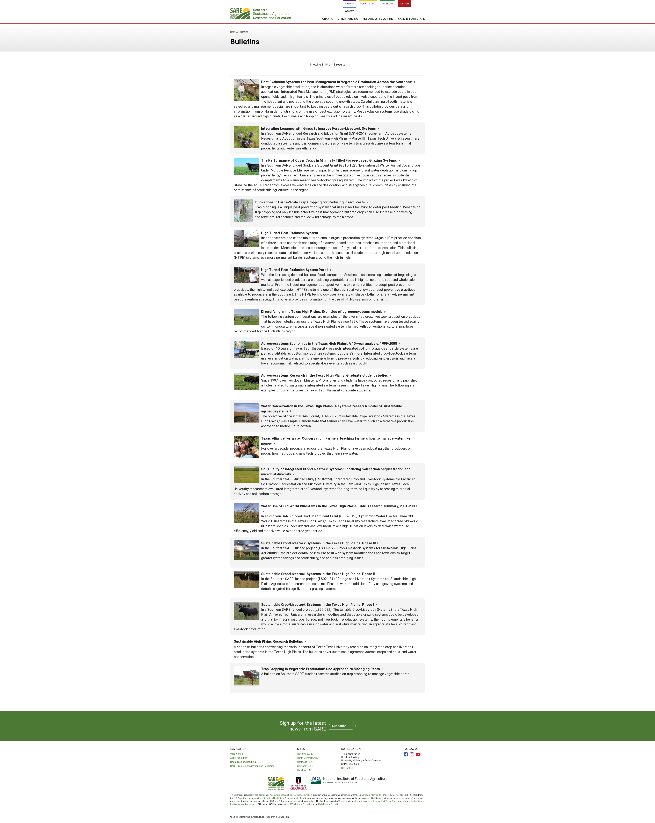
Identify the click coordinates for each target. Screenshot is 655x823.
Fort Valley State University (393, 801)
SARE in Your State (411, 18)
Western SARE (305, 770)
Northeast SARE (306, 761)
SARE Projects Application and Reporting (252, 766)
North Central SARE (307, 757)
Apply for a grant (239, 757)
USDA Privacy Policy (298, 804)
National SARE (305, 753)
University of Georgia (370, 801)
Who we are (236, 753)
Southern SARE (305, 766)
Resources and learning (243, 761)
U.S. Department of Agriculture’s (248, 798)
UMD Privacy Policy (327, 804)
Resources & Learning (378, 18)
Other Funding (347, 18)
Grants (327, 18)
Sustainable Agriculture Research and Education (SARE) (284, 794)
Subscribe (339, 726)
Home (233, 31)
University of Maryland (369, 794)
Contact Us (347, 768)
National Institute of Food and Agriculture (285, 798)
